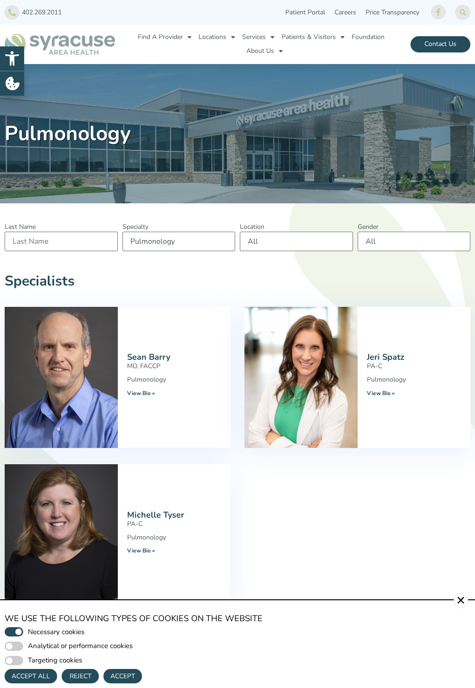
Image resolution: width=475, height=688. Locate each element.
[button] (12, 58)
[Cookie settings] (12, 83)
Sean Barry (148, 357)
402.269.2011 (42, 12)
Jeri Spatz (385, 357)
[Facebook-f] (438, 12)
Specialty (135, 227)
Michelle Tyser (155, 514)
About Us (260, 50)
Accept (122, 676)
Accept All (31, 676)
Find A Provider (160, 36)
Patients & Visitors (309, 36)
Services (254, 36)
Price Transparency (392, 12)
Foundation (368, 36)
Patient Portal (305, 12)
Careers (345, 12)
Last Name (20, 227)
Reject (80, 676)
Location (252, 227)
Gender (368, 227)
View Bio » (141, 393)
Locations (212, 36)
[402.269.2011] (12, 12)
